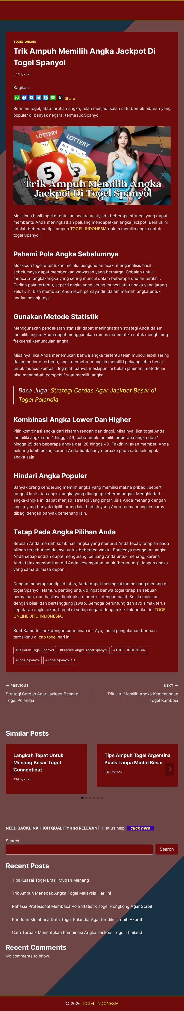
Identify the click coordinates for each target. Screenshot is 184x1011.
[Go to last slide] (14, 769)
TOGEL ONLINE (24, 41)
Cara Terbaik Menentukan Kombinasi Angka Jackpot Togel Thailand (77, 932)
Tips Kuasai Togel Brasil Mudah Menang (50, 880)
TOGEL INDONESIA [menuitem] (88, 228)
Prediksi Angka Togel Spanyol (83, 650)
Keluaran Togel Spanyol (35, 650)
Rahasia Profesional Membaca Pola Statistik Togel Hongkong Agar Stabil (82, 906)
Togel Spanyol (28, 660)
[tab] (82, 798)
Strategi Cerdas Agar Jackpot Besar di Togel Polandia (43, 693)
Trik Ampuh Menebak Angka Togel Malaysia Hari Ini (61, 893)
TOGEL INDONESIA (129, 650)
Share (70, 98)
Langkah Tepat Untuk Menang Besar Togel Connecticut (38, 762)
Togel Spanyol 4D (60, 660)
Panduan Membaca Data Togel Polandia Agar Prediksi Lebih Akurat (77, 919)
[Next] (169, 769)
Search (12, 840)
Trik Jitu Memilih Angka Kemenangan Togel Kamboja (142, 693)
